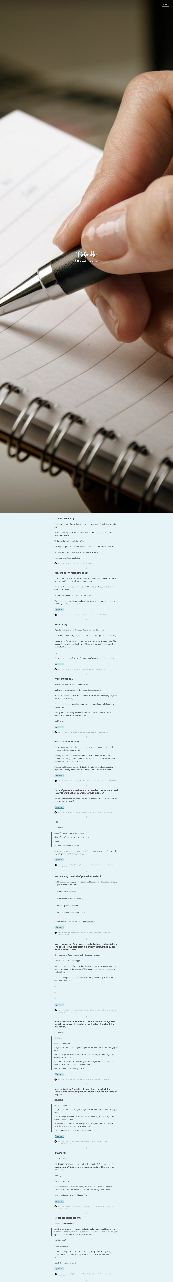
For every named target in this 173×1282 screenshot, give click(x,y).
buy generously (88, 922)
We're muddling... (64, 678)
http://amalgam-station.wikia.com (66, 845)
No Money (76, 781)
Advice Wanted (95, 1079)
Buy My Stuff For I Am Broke (89, 781)
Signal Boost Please (73, 933)
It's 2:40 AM (60, 1152)
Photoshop (86, 1079)
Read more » (59, 609)
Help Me (82, 563)
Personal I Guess (98, 1274)
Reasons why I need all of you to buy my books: (79, 876)
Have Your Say (90, 1141)
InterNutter (61, 563)
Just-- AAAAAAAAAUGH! (67, 741)
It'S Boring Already (79, 865)
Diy (68, 1079)
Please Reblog (89, 1010)
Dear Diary (76, 563)
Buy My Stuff (90, 669)
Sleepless (75, 1206)
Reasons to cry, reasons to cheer (71, 572)
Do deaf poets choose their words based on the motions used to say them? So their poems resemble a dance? (86, 791)
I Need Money (77, 732)
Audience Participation (93, 865)
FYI (56, 821)
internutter (59, 827)
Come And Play (105, 865)
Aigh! (112, 865)
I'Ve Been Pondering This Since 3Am (84, 812)
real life (69, 563)
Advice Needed (72, 1141)
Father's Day (61, 624)
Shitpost (69, 812)
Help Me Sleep (88, 1274)
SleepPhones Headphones (68, 1217)
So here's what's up (64, 518)
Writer (69, 1206)
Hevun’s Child (68, 961)
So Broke (89, 933)
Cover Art (79, 1079)
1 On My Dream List (111, 1274)
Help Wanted (81, 1141)
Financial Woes (106, 933)
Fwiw (86, 1206)
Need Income (90, 615)
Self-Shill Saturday (73, 1010)
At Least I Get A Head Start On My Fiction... (101, 1206)
